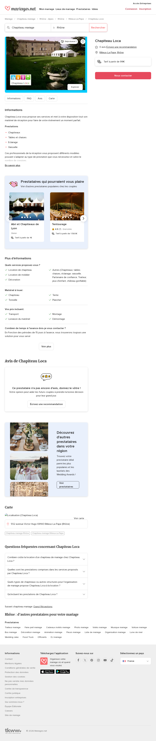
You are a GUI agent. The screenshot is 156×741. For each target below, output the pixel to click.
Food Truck (28, 637)
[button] (46, 389)
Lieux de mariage (65, 9)
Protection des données (16, 672)
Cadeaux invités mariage (58, 627)
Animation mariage (53, 632)
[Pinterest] (91, 660)
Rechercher (98, 27)
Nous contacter (123, 75)
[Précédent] (9, 218)
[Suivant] (83, 218)
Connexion (131, 9)
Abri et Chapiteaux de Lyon (25, 226)
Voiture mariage (139, 627)
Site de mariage (12, 715)
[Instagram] (98, 660)
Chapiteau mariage (26, 19)
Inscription (145, 9)
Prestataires (83, 9)
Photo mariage (81, 627)
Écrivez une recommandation (46, 404)
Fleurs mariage (73, 632)
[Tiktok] (112, 660)
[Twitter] (85, 660)
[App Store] (47, 673)
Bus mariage (11, 632)
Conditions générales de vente (20, 668)
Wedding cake (12, 637)
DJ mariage (56, 637)
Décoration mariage (30, 632)
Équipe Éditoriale (13, 706)
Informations (14, 98)
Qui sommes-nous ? (14, 702)
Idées (95, 9)
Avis (40, 98)
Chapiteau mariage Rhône (17, 533)
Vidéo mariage (100, 627)
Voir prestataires (66, 485)
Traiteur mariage (13, 627)
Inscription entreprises (15, 697)
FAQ (29, 98)
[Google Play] (63, 673)
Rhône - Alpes (47, 19)
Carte (52, 98)
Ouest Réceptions (42, 606)
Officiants (42, 637)
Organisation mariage (115, 632)
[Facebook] (78, 660)
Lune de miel (136, 632)
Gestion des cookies (15, 676)
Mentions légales (13, 663)
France (131, 661)
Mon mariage (46, 9)
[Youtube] (105, 660)
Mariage (9, 19)
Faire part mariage (33, 627)
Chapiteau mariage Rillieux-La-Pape (48, 533)
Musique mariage (119, 627)
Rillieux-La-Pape (77, 19)
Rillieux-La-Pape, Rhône (111, 52)
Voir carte (79, 518)
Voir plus (46, 346)
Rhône (61, 19)
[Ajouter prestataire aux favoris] (82, 41)
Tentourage (59, 224)
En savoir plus (12, 165)
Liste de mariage (93, 632)
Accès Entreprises (142, 3)
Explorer (75, 87)
